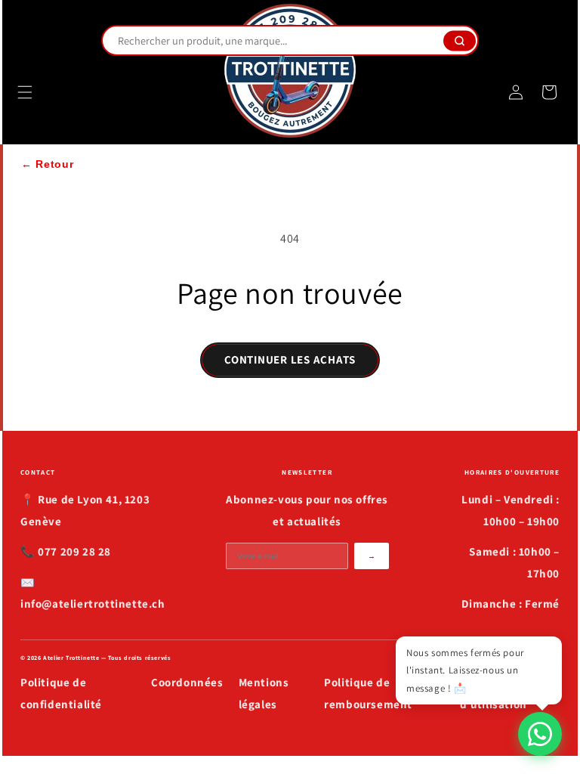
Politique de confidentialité (61, 693)
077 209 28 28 (74, 551)
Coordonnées (187, 682)
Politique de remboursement (368, 693)
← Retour (47, 164)
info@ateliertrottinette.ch (92, 603)
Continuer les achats (290, 359)
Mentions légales (264, 693)
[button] (25, 92)
